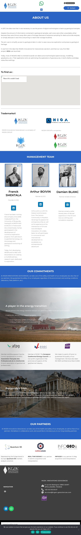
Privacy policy (45, 532)
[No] (79, 530)
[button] (41, 10)
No (38, 532)
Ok (33, 532)
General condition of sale (10, 524)
